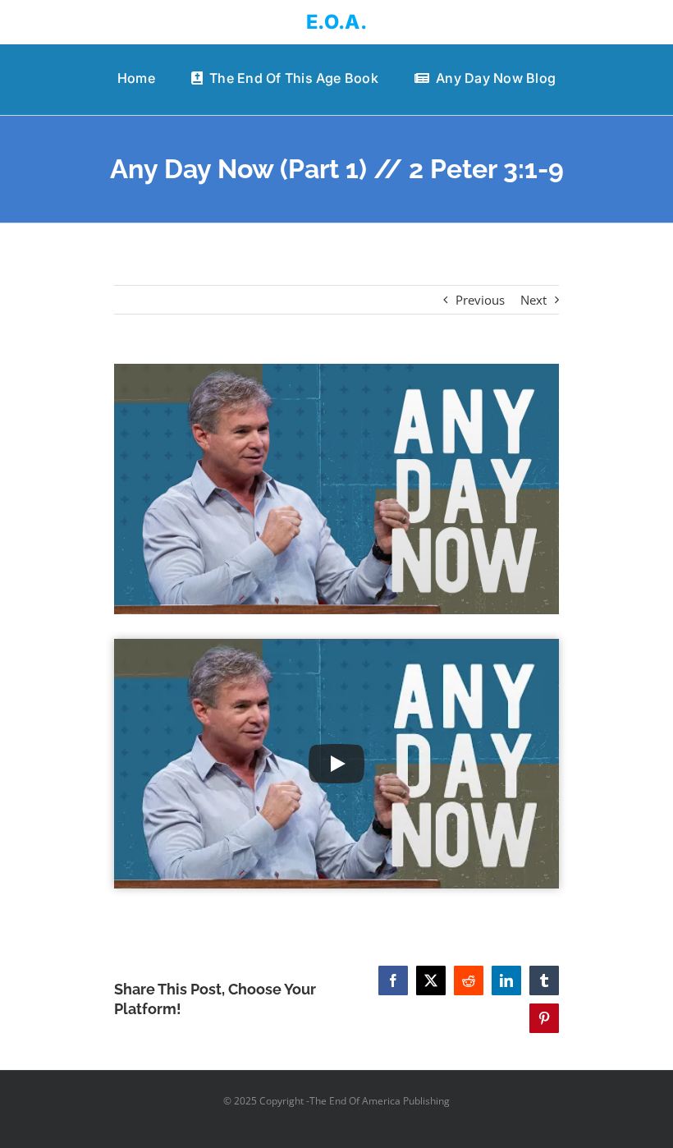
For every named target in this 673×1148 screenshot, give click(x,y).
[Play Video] (336, 763)
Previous (480, 300)
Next (533, 300)
